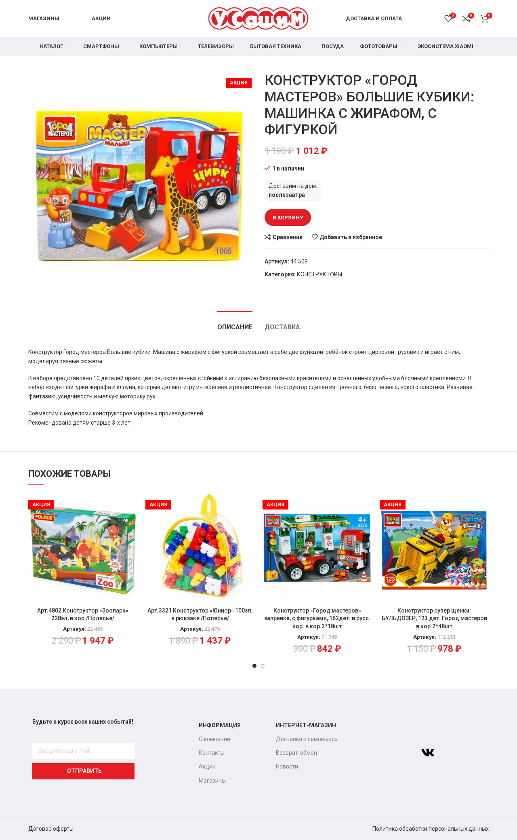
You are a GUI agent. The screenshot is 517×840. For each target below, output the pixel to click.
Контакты (212, 752)
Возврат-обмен (296, 752)
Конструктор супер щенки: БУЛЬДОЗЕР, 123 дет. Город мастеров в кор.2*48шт (434, 618)
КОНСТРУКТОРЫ (319, 274)
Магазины (212, 780)
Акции (207, 766)
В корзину (288, 218)
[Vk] (428, 753)
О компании (214, 739)
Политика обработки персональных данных (430, 828)
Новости (287, 766)
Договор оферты (51, 828)
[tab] (234, 323)
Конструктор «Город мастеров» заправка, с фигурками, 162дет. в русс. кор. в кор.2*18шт (317, 618)
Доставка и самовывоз (307, 739)
